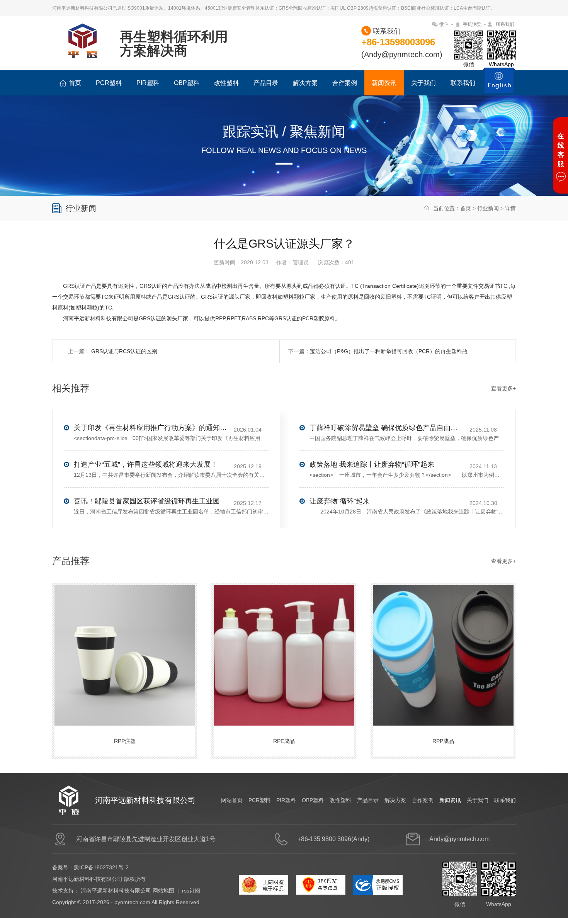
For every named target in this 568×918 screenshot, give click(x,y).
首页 (75, 83)
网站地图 (163, 890)
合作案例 (344, 83)
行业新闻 (488, 208)
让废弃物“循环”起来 (340, 501)
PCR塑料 (109, 83)
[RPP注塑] (125, 647)
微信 (444, 24)
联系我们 (505, 24)
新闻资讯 (384, 83)
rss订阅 (191, 890)
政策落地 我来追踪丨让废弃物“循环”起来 (372, 464)
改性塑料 (226, 83)
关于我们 (423, 83)
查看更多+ (503, 388)
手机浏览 (472, 24)
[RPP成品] (444, 647)
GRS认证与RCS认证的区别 (123, 351)
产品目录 (265, 83)
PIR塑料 (147, 83)
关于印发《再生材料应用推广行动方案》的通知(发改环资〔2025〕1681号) (151, 428)
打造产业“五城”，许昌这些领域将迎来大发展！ (146, 464)
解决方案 (305, 83)
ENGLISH (499, 85)
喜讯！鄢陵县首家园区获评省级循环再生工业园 (147, 501)
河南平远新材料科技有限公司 (116, 890)
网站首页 (232, 800)
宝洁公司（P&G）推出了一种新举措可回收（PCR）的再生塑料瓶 (389, 351)
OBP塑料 (186, 83)
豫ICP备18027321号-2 (101, 867)
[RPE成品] (284, 647)
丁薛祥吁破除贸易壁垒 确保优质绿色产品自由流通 (387, 428)
